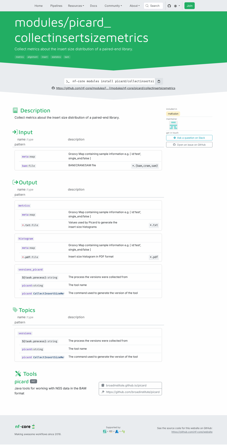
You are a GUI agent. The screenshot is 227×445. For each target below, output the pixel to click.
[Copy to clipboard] (159, 81)
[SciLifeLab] (123, 431)
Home (39, 5)
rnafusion (173, 113)
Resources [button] (75, 5)
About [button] (134, 5)
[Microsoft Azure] (117, 431)
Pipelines (56, 5)
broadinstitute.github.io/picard (126, 385)
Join (189, 5)
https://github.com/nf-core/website (191, 431)
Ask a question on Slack (190, 137)
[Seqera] (104, 431)
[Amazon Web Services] (110, 431)
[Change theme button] (177, 5)
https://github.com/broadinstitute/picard (133, 392)
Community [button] (112, 5)
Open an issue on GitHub (191, 144)
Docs (93, 5)
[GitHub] (169, 5)
